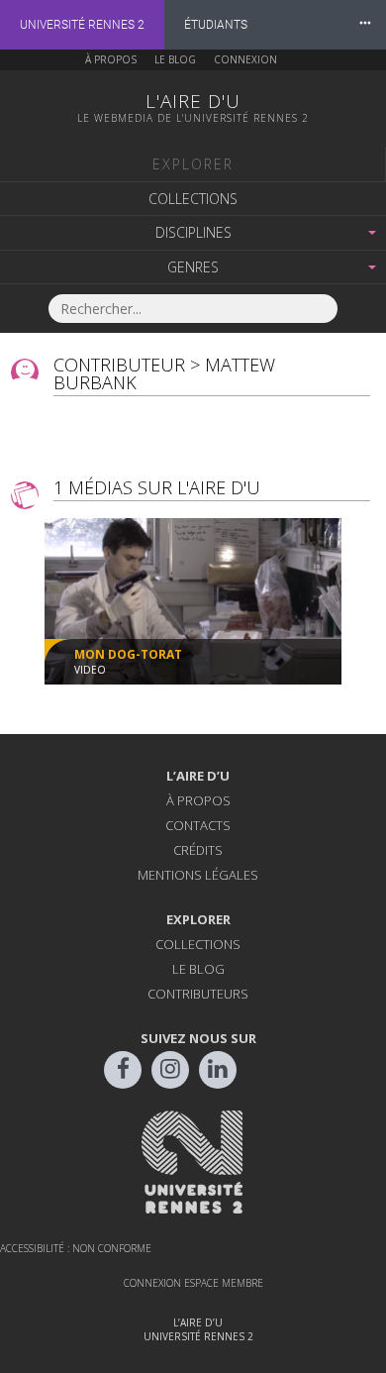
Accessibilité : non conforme (75, 1248)
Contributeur (119, 364)
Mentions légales (198, 875)
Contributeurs (197, 994)
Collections (193, 198)
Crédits (198, 850)
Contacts (198, 825)
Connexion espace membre (193, 1283)
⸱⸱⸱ (365, 24)
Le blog (175, 59)
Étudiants (215, 25)
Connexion (245, 59)
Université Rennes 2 (82, 25)
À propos (111, 59)
